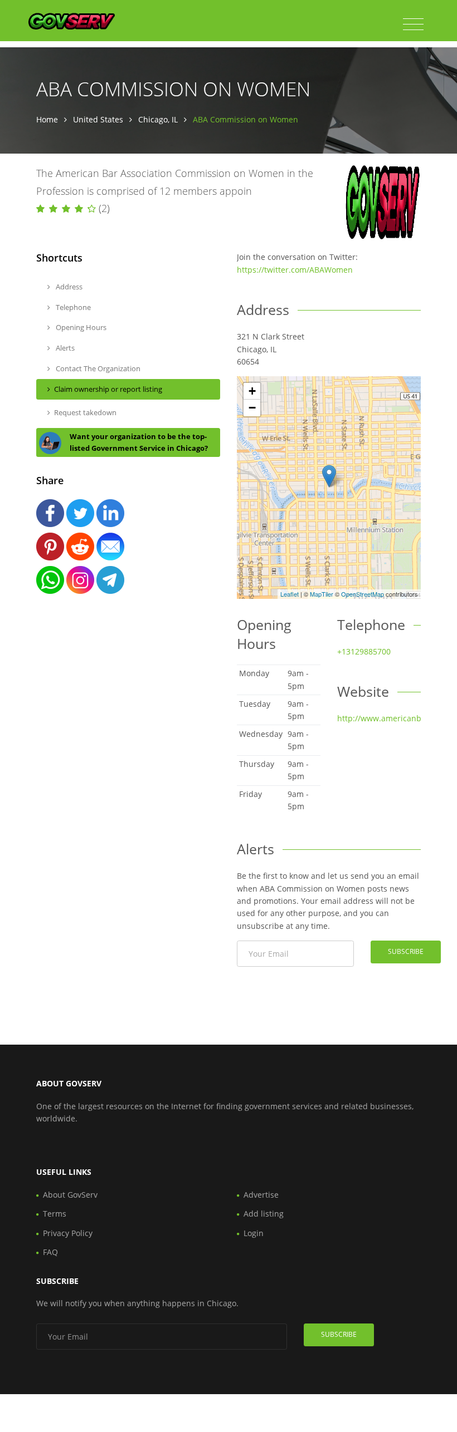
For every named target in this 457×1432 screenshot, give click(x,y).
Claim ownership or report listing (108, 389)
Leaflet (289, 593)
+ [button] (252, 391)
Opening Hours (80, 327)
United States (98, 119)
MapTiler (321, 593)
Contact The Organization (97, 368)
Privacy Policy (68, 1233)
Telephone (72, 307)
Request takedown (85, 412)
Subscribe (406, 951)
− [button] (252, 408)
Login (254, 1233)
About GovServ (70, 1194)
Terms (54, 1213)
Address (68, 287)
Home (47, 119)
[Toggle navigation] (413, 24)
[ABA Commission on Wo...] (329, 476)
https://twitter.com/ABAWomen (295, 269)
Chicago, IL (158, 119)
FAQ (50, 1252)
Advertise (261, 1194)
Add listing (264, 1213)
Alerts (64, 348)
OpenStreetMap (362, 593)
